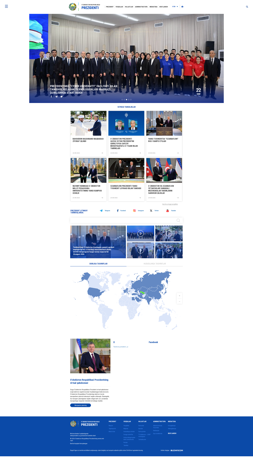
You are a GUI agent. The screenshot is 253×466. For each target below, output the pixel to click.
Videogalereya (172, 428)
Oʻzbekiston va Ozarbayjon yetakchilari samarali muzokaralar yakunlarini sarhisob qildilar (161, 189)
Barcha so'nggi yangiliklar (170, 204)
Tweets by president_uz (120, 347)
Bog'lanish (164, 7)
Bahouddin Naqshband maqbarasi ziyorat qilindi (88, 140)
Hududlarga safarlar (129, 431)
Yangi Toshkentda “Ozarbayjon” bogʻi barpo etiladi (163, 140)
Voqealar (119, 7)
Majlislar (126, 428)
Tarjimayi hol (112, 428)
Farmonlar (141, 425)
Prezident (110, 7)
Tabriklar (126, 445)
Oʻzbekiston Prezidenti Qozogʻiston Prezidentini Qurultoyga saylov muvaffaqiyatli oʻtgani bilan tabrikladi (124, 144)
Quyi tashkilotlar (157, 433)
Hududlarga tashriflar (155, 263)
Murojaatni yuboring (81, 405)
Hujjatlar (129, 7)
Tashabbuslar (142, 439)
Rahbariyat (156, 430)
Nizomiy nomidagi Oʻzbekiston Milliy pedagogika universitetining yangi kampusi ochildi (87, 189)
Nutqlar (126, 442)
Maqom (111, 425)
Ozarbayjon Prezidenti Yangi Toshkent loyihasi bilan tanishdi (125, 187)
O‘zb (174, 6)
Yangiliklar (126, 425)
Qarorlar (140, 428)
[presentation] (46, 57)
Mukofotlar (112, 431)
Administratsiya (141, 7)
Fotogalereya (171, 425)
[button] (122, 99)
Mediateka (153, 7)
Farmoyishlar (142, 431)
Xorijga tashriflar (98, 263)
